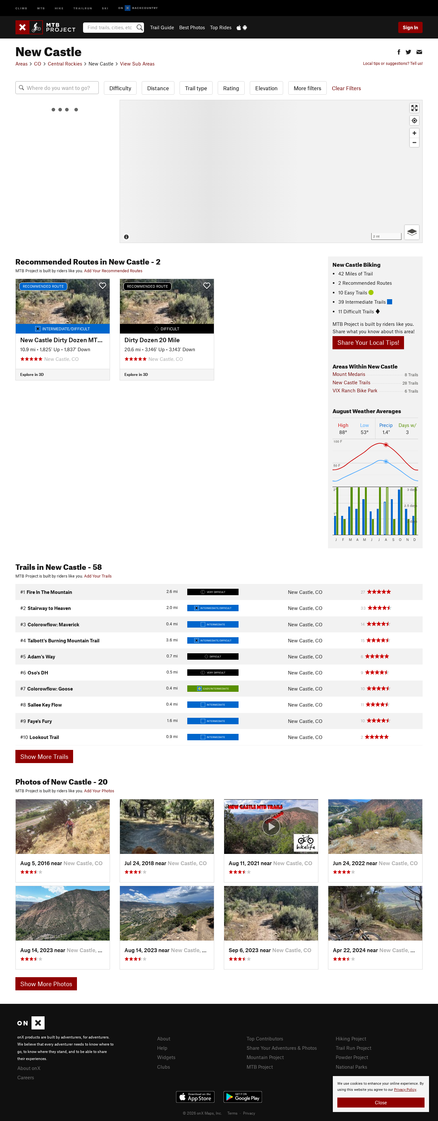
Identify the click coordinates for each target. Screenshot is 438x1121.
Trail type (196, 88)
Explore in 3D (32, 374)
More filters (307, 88)
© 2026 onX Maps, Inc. (202, 1113)
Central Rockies (65, 63)
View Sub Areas (137, 63)
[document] (381, 1094)
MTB (41, 8)
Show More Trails (44, 756)
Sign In (410, 27)
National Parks (351, 1067)
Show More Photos (46, 983)
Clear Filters (346, 88)
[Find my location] (414, 120)
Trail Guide (162, 27)
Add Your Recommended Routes (113, 270)
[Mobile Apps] (242, 27)
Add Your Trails (98, 575)
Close (381, 1102)
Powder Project (352, 1057)
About (163, 1038)
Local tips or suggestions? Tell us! (393, 63)
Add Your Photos (99, 790)
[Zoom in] (414, 133)
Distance (158, 88)
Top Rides (221, 27)
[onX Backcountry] (138, 8)
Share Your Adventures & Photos (282, 1048)
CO (37, 63)
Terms (232, 1113)
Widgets (166, 1057)
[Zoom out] (414, 142)
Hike (59, 8)
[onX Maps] (31, 1027)
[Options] (412, 232)
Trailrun (82, 8)
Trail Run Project (353, 1048)
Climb (21, 8)
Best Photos (192, 27)
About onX (28, 1068)
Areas (21, 63)
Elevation (266, 88)
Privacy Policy (405, 1090)
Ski (105, 8)
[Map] (271, 171)
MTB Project (260, 1067)
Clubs (163, 1067)
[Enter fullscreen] (414, 108)
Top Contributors (265, 1038)
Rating (231, 88)
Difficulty (120, 88)
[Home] (48, 27)
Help (162, 1048)
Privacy (249, 1113)
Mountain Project (265, 1057)
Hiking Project (351, 1038)
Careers (25, 1077)
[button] (398, 51)
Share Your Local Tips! (368, 342)
